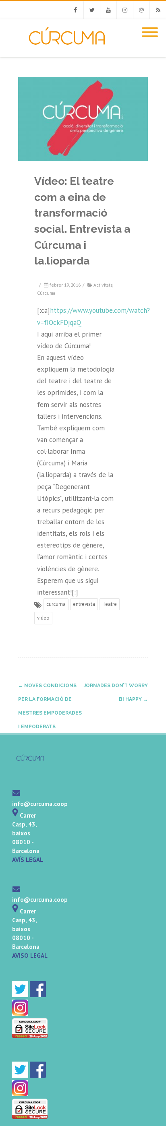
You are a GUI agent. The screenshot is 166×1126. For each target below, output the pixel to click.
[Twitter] (92, 10)
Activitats (102, 285)
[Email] (141, 10)
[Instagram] (125, 10)
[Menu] (150, 27)
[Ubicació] (15, 815)
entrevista (84, 604)
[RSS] (158, 10)
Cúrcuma (46, 293)
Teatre (109, 604)
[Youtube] (108, 10)
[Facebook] (75, 10)
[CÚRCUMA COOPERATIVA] (59, 53)
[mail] (16, 795)
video (43, 617)
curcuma (56, 604)
